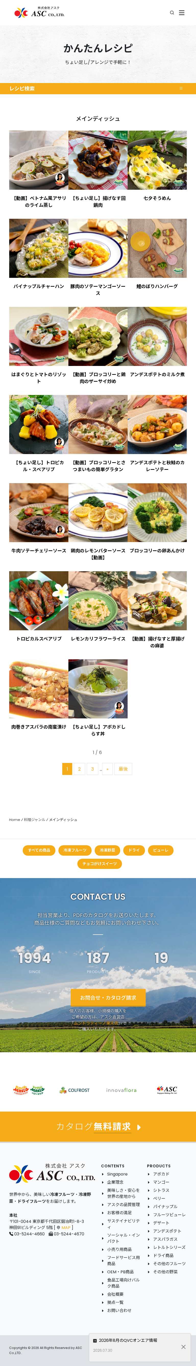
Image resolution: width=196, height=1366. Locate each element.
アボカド (161, 1174)
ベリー (159, 1198)
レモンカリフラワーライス (98, 639)
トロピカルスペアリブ (39, 639)
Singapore (117, 1174)
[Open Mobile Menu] (182, 13)
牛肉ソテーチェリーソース (38, 551)
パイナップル (165, 1207)
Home (14, 819)
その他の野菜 (165, 1272)
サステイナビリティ (123, 1224)
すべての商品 (39, 850)
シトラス (161, 1190)
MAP (66, 1228)
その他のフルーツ (169, 1264)
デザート (161, 1223)
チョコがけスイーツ (99, 863)
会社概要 (115, 1294)
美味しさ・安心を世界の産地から (123, 1193)
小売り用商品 (119, 1249)
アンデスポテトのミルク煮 (157, 374)
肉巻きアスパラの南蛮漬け (38, 727)
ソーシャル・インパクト (123, 1238)
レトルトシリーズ (169, 1247)
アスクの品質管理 (123, 1205)
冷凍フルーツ (75, 850)
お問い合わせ (119, 1311)
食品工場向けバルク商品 (123, 1283)
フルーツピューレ (169, 1215)
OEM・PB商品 (120, 1272)
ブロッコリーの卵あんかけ (157, 551)
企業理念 (115, 1182)
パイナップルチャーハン (39, 286)
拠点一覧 (115, 1302)
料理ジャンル (34, 819)
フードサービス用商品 (123, 1261)
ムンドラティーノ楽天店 (96, 1023)
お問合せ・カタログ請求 (108, 997)
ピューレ (160, 850)
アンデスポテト (167, 1231)
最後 (123, 769)
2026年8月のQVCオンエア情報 (127, 1340)
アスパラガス (165, 1239)
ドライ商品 (163, 1256)
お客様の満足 (119, 1213)
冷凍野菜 (107, 850)
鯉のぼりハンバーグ (157, 286)
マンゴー (161, 1182)
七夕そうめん (157, 198)
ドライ (134, 850)
